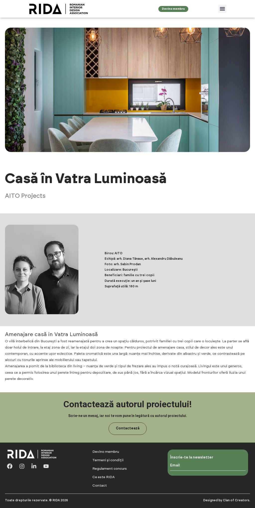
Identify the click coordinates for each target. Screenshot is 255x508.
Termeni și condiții (108, 460)
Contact (99, 485)
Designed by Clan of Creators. (226, 500)
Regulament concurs (109, 468)
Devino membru (105, 452)
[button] (222, 9)
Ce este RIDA (103, 477)
